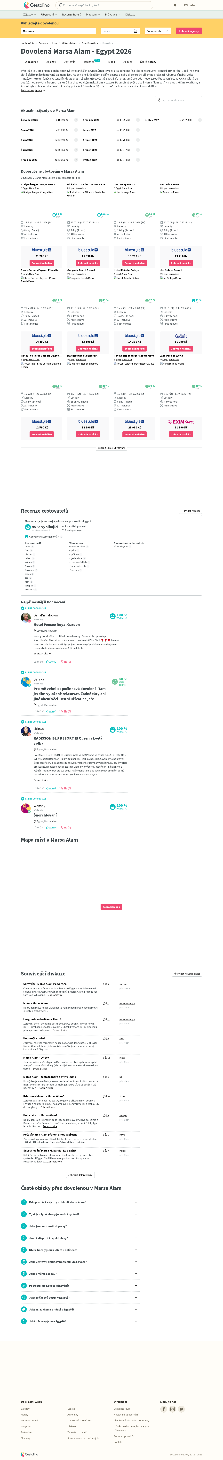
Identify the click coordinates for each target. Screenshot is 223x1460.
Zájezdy (51, 62)
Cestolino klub (122, 1408)
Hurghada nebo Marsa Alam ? (42, 1019)
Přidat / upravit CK (124, 1436)
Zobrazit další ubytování (111, 447)
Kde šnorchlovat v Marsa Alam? (43, 1096)
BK (120, 1077)
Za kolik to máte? (77, 1432)
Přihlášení (190, 5)
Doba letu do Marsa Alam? (40, 1115)
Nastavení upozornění (126, 1414)
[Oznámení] (175, 5)
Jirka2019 (40, 729)
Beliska (39, 679)
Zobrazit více (55, 994)
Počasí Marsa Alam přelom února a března (50, 1134)
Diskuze (130, 14)
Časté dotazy (148, 62)
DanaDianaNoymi (46, 615)
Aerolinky (72, 1414)
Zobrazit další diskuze (80, 1174)
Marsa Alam (34, 188)
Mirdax (122, 1057)
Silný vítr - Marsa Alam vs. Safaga (45, 984)
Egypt (25, 188)
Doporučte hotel (34, 1038)
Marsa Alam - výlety (36, 1057)
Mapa (111, 62)
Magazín (26, 1426)
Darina (122, 1134)
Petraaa (123, 1150)
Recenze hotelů (71, 14)
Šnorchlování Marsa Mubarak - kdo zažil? (49, 1150)
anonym (123, 984)
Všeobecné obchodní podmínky (131, 1420)
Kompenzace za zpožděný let (83, 1438)
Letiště (71, 1408)
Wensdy (39, 806)
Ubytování (70, 62)
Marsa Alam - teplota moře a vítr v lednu (49, 1077)
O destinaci (32, 62)
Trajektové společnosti (79, 1420)
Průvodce (26, 1432)
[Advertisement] (111, 479)
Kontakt (118, 1442)
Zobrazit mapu (111, 906)
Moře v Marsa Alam (35, 1003)
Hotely (24, 1414)
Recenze (91, 61)
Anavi (121, 1038)
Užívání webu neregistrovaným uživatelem (131, 1428)
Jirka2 (122, 1096)
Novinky (25, 1438)
